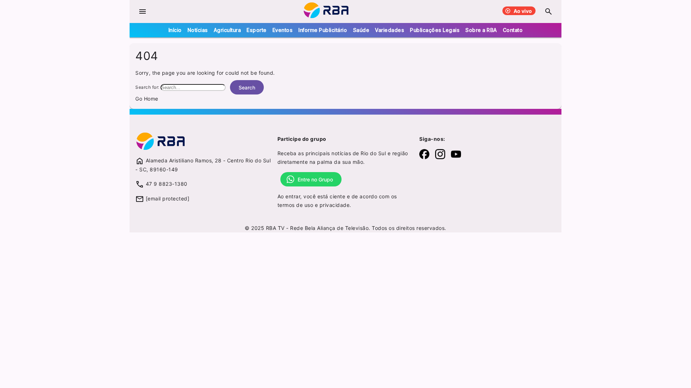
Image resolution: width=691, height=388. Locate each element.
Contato (513, 30)
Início (175, 30)
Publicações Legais (435, 30)
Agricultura (227, 30)
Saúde (361, 30)
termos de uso (295, 205)
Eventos (282, 30)
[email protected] (168, 198)
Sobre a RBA (481, 30)
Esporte (257, 30)
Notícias (198, 30)
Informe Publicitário (322, 30)
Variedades (389, 30)
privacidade (335, 205)
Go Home (146, 99)
